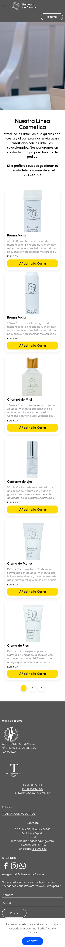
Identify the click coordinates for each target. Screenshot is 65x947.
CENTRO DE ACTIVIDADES (18, 743)
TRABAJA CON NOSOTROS (19, 813)
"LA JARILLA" (9, 751)
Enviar (14, 913)
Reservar (51, 16)
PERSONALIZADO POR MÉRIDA (32, 792)
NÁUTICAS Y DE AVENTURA (19, 747)
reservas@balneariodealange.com (32, 841)
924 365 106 (39, 845)
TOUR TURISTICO (32, 788)
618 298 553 (39, 848)
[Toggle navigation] (4, 6)
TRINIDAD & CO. (32, 784)
